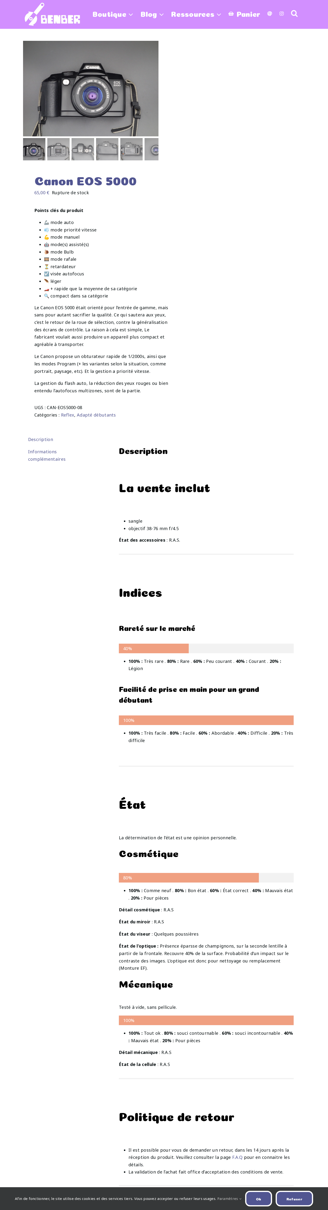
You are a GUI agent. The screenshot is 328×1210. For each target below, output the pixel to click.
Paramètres (228, 1198)
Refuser (294, 1198)
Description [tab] (40, 439)
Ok (258, 1198)
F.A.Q (237, 1157)
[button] (294, 13)
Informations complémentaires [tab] (47, 455)
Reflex (67, 415)
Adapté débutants (96, 415)
